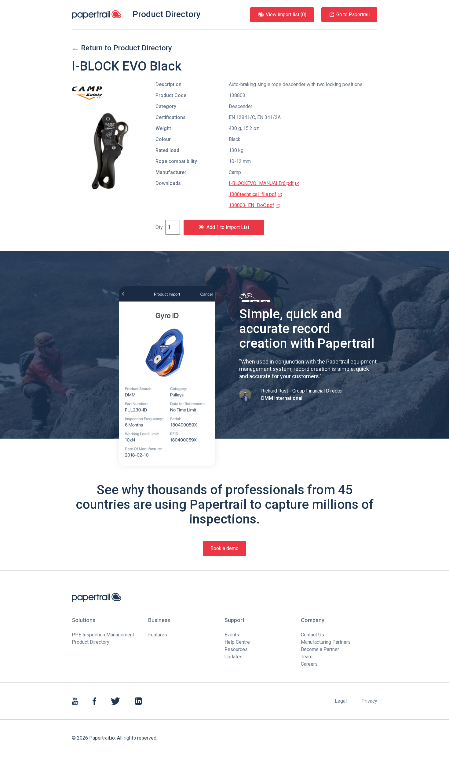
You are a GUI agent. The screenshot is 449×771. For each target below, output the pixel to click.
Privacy (369, 701)
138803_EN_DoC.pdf (251, 205)
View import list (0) (286, 14)
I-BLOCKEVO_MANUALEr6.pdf (261, 183)
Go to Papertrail (353, 14)
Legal (341, 701)
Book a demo (224, 548)
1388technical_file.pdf (252, 194)
